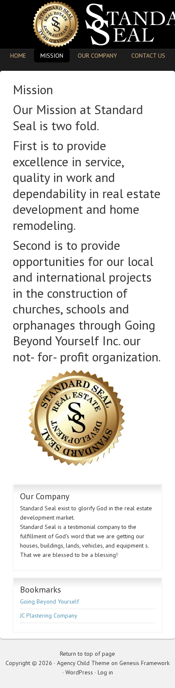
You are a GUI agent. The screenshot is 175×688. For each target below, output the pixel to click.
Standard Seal (87, 24)
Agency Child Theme (83, 663)
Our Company (97, 55)
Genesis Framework (144, 663)
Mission (51, 55)
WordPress (79, 672)
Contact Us (148, 55)
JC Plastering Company (48, 615)
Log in (105, 672)
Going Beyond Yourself (84, 332)
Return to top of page (87, 653)
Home (18, 55)
